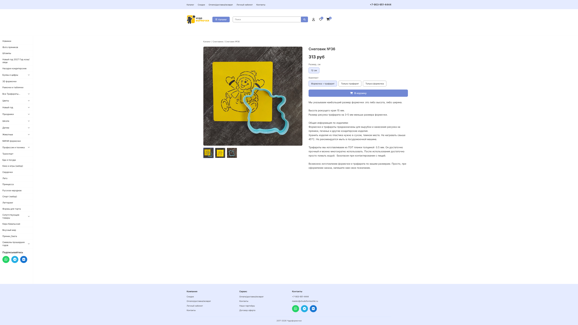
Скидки (201, 4)
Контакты (260, 4)
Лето (4, 178)
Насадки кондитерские (14, 68)
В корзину (360, 93)
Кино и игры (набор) (12, 166)
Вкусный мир (9, 230)
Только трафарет (350, 83)
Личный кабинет (244, 4)
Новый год (7, 107)
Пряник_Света (9, 236)
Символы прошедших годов (13, 243)
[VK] (23, 259)
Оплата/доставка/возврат (221, 4)
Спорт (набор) (9, 196)
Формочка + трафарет (322, 83)
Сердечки (7, 172)
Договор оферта (247, 310)
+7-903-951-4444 (380, 4)
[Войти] (313, 19)
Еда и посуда (9, 160)
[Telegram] (14, 259)
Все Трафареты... (11, 94)
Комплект (314, 77)
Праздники (8, 114)
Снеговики (218, 41)
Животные (7, 134)
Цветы (5, 100)
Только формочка (374, 83)
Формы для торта (11, 208)
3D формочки (9, 81)
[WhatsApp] (5, 259)
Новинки (6, 41)
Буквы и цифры (10, 75)
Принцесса (8, 184)
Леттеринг (7, 202)
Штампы (6, 53)
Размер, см (314, 64)
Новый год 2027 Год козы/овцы (16, 61)
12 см (314, 70)
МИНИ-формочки (11, 141)
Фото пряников (10, 47)
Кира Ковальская (11, 224)
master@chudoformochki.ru (305, 301)
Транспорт (7, 153)
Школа (5, 121)
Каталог (190, 4)
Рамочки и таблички (12, 87)
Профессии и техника (13, 147)
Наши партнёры (247, 306)
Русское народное (12, 190)
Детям (5, 127)
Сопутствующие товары (10, 216)
